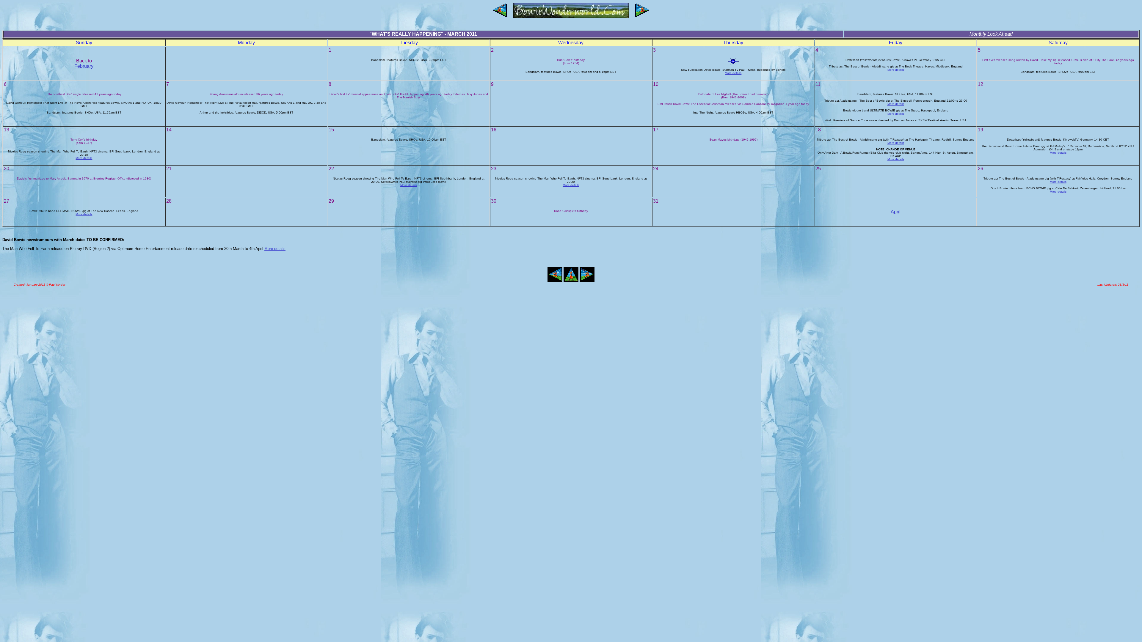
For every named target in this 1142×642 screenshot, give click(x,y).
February (83, 66)
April (896, 211)
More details (733, 73)
